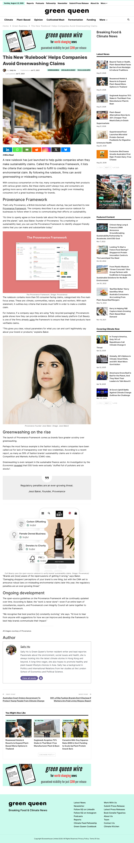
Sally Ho (25, 646)
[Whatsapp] (17, 149)
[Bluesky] (65, 149)
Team (106, 819)
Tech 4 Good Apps (83, 70)
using (32, 319)
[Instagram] (46, 149)
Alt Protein (39, 720)
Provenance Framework (14, 208)
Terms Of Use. (95, 839)
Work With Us (110, 802)
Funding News (68, 720)
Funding (91, 19)
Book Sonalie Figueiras (114, 813)
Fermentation (75, 19)
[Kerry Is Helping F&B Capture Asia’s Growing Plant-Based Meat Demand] (102, 311)
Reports (30, 3)
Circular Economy (68, 70)
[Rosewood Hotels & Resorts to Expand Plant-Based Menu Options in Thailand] (18, 728)
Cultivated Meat (55, 19)
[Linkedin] (7, 149)
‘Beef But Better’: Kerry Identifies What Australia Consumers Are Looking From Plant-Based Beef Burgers (113, 294)
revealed (18, 465)
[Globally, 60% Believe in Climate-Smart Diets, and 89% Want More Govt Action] (102, 359)
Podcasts (40, 3)
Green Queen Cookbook (85, 826)
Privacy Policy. (83, 839)
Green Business (53, 70)
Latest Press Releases (114, 809)
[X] (56, 149)
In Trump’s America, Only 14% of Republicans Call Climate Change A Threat (112, 342)
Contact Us (109, 823)
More (103, 3)
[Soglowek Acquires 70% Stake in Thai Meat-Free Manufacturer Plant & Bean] (47, 728)
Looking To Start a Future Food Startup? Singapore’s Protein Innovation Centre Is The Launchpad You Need (112, 252)
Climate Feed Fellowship (85, 823)
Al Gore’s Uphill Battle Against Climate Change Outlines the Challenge (120, 392)
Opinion (38, 19)
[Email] (27, 149)
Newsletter (62, 3)
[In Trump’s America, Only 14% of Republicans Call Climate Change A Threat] (102, 339)
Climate (8, 19)
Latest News (80, 802)
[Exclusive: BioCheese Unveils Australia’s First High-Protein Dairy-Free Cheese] (102, 154)
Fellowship (51, 3)
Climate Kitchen (111, 826)
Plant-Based (23, 19)
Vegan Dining (11, 720)
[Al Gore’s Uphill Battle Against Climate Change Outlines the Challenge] (102, 392)
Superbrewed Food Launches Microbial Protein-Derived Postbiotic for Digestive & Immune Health (113, 137)
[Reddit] (36, 149)
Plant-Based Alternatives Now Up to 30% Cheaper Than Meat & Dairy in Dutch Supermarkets (113, 117)
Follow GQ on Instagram (85, 813)
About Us (95, 3)
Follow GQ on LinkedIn (84, 809)
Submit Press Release (79, 3)
